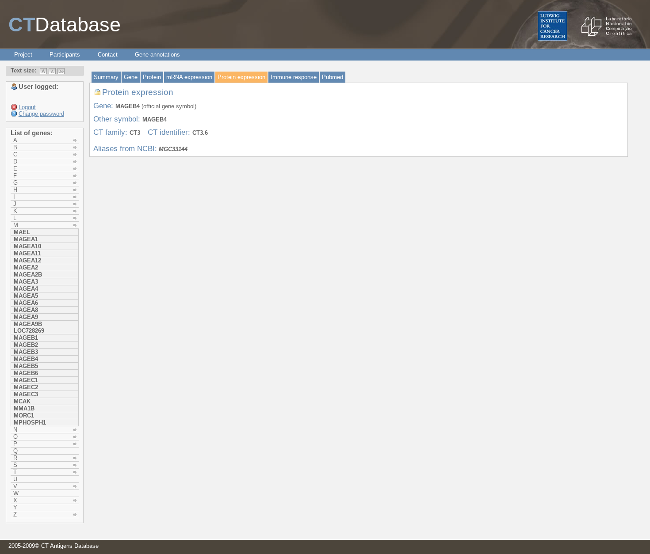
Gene (131, 77)
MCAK (22, 401)
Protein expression (241, 77)
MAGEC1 (26, 380)
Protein (152, 77)
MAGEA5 (26, 295)
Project (23, 54)
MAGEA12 (27, 260)
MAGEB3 (26, 352)
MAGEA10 (27, 246)
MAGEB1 (26, 337)
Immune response (294, 77)
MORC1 (24, 415)
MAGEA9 (26, 317)
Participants (65, 54)
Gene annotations (157, 54)
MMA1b (24, 408)
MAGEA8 (26, 310)
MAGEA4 (26, 288)
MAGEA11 (27, 253)
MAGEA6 (26, 303)
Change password (41, 113)
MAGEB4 (26, 359)
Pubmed (332, 77)
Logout (27, 107)
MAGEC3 (26, 394)
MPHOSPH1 (30, 422)
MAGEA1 (26, 239)
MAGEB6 (26, 373)
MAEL (22, 232)
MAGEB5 (26, 366)
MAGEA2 (26, 267)
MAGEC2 (26, 387)
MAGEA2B (28, 274)
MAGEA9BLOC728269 (29, 327)
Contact (108, 54)
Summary (106, 77)
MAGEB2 (26, 345)
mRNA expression (189, 77)
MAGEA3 (26, 281)
